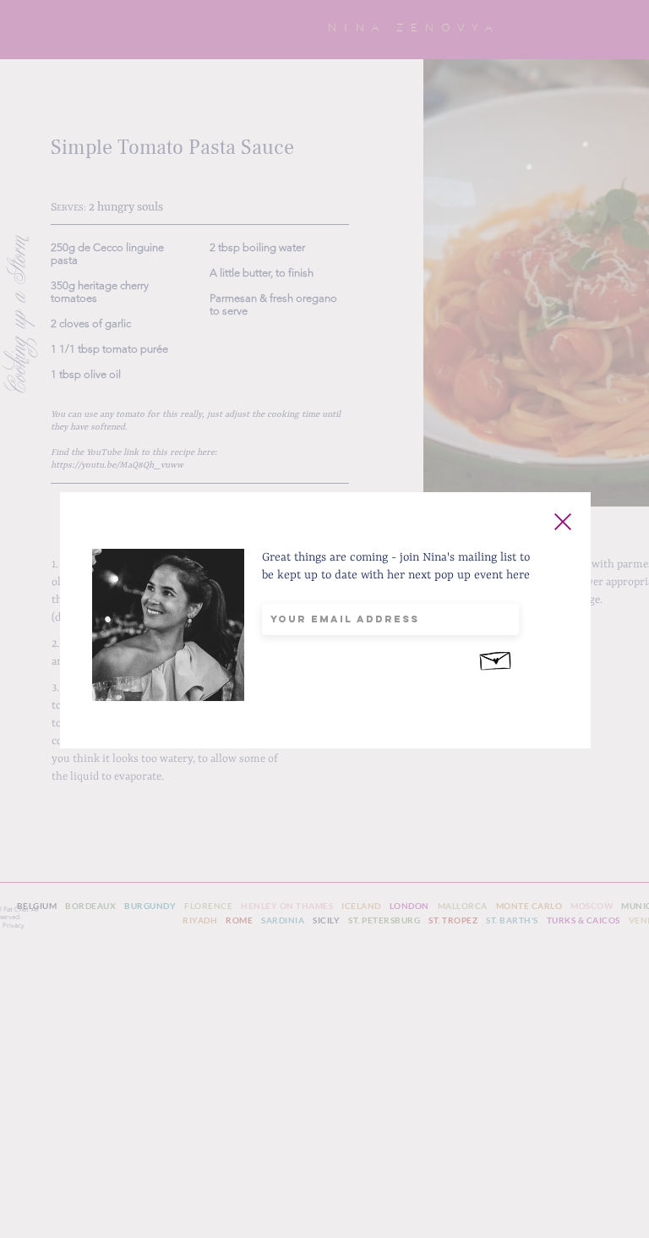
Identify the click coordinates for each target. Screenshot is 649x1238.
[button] (562, 521)
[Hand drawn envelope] (496, 658)
